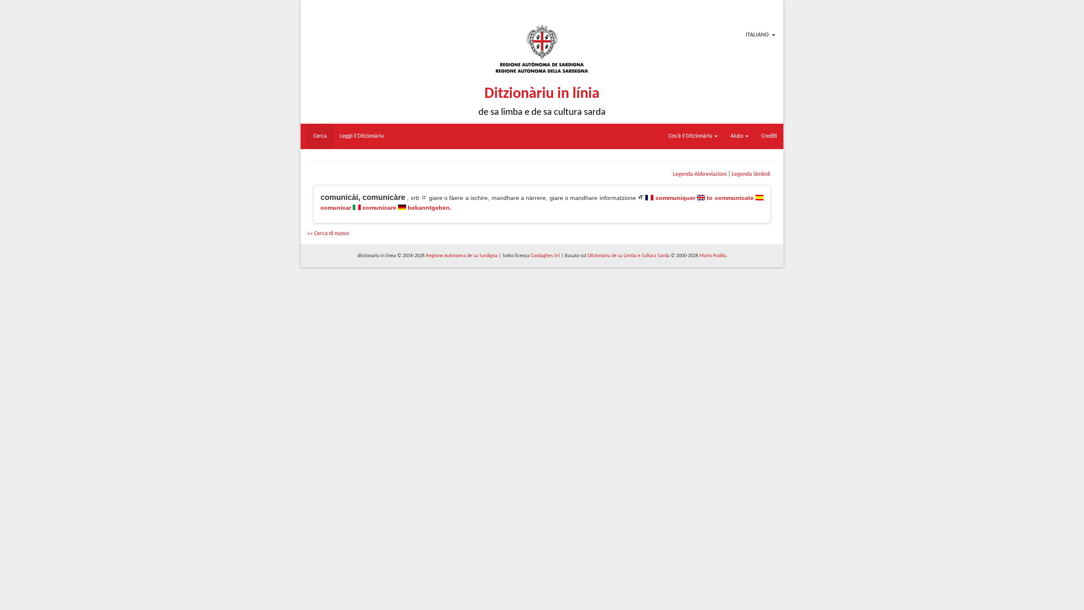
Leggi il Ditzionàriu (362, 136)
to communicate (730, 197)
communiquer (675, 197)
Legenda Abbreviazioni (700, 174)
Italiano (757, 35)
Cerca (320, 136)
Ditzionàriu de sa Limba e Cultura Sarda (628, 255)
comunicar (336, 207)
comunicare (379, 207)
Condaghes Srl (545, 255)
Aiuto (737, 136)
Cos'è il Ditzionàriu (691, 136)
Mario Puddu (713, 255)
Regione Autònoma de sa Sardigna (462, 255)
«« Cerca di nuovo (328, 233)
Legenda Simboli (751, 174)
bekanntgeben (429, 207)
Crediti (769, 136)
